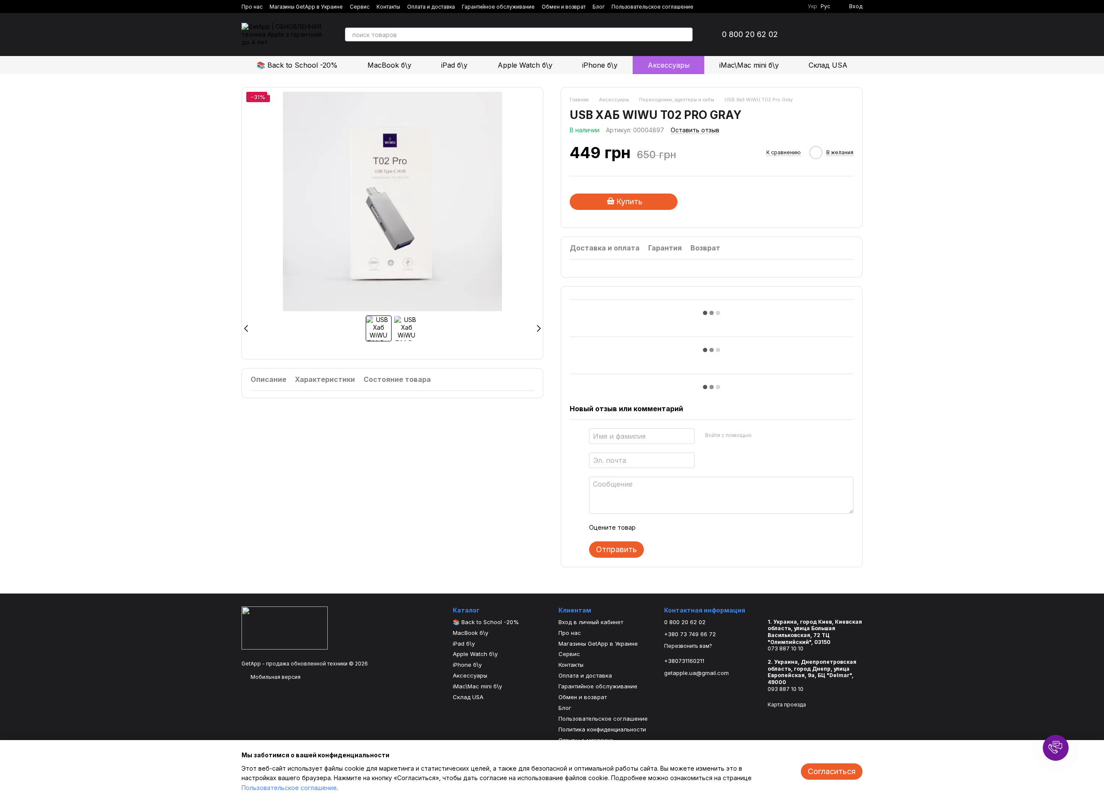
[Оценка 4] (691, 527)
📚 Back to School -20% (297, 65)
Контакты (388, 6)
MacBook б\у (389, 65)
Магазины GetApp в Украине (306, 6)
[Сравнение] (811, 34)
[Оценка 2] (664, 527)
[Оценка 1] (650, 527)
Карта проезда (787, 704)
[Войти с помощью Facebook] (761, 435)
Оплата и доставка (431, 6)
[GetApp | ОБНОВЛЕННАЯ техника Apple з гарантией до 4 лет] (285, 627)
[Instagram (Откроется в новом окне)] (776, 6)
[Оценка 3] (677, 527)
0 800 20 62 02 (750, 34)
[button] (1056, 748)
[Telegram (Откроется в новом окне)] (787, 6)
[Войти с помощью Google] (775, 435)
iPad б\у (454, 65)
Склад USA (828, 65)
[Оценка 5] (705, 527)
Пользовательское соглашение (652, 6)
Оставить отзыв (695, 130)
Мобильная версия (275, 677)
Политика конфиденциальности (602, 729)
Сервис (360, 6)
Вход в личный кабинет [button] (590, 622)
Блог (599, 6)
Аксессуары (669, 65)
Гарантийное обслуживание (498, 6)
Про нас (252, 6)
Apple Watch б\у (525, 65)
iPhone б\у (600, 65)
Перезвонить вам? (688, 646)
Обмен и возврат (564, 6)
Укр (812, 6)
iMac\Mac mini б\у (749, 65)
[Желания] (833, 34)
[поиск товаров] (686, 34)
